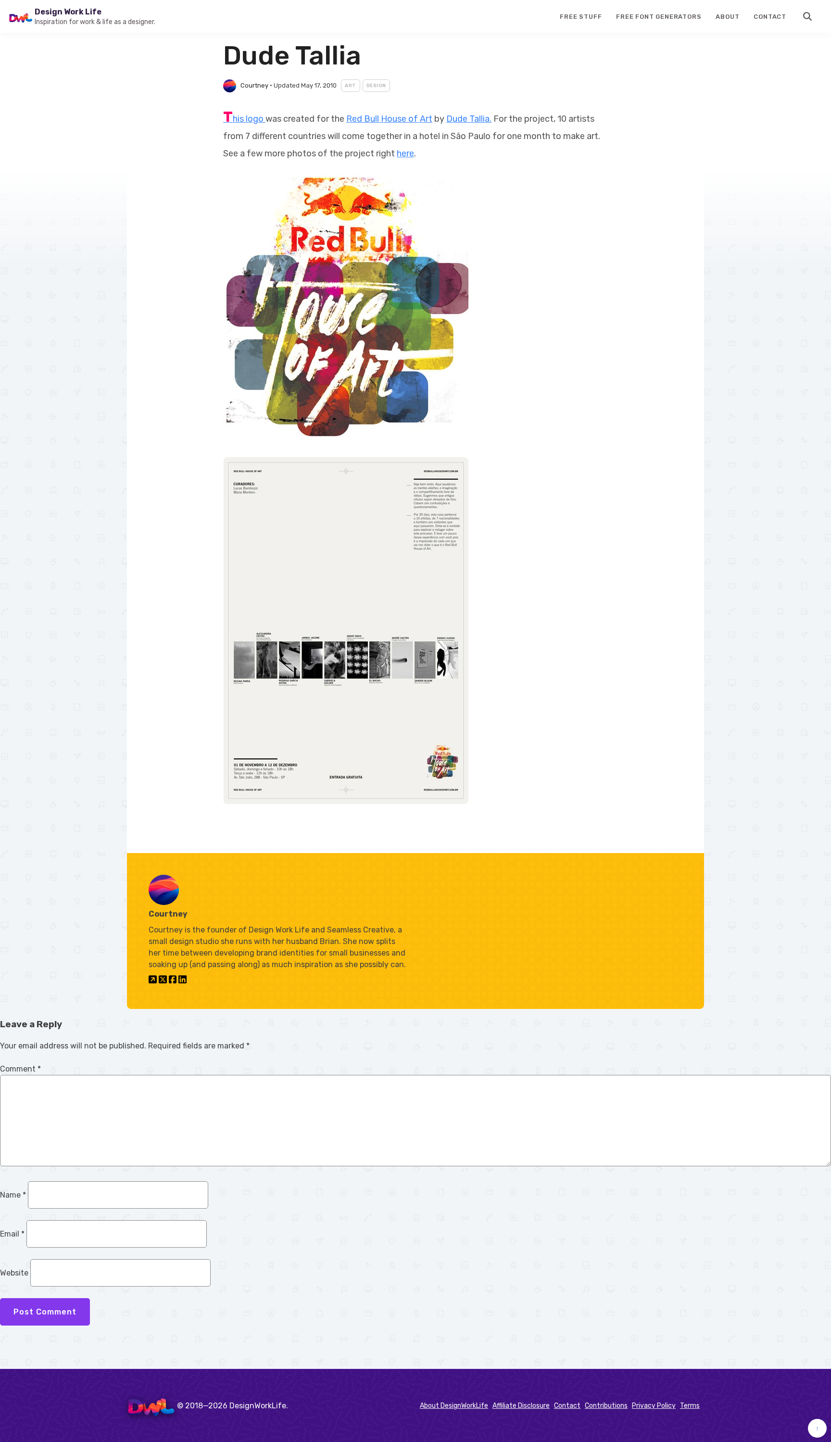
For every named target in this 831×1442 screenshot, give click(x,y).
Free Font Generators (658, 16)
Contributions (606, 1406)
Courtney (254, 85)
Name (13, 1195)
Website (14, 1272)
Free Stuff (581, 16)
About (727, 16)
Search (808, 16)
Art (350, 86)
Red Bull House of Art (389, 119)
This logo (244, 119)
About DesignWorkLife (454, 1406)
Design (376, 86)
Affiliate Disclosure (521, 1406)
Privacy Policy (654, 1406)
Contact (770, 16)
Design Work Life (68, 11)
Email (12, 1233)
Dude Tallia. (468, 119)
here (405, 153)
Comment (20, 1068)
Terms (690, 1406)
